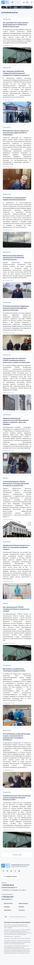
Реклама (21, 907)
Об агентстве (8, 903)
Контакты (22, 910)
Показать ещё (17, 855)
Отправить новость (11, 876)
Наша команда (23, 903)
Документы (7, 910)
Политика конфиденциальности (17, 917)
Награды (7, 907)
